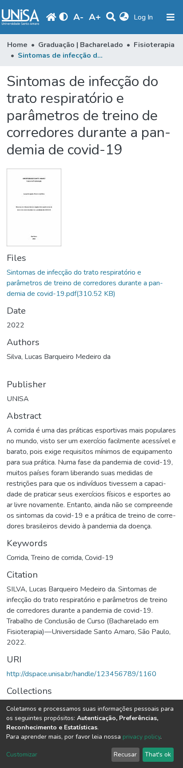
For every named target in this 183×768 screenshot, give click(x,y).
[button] (124, 17)
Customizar (21, 754)
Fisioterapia (154, 45)
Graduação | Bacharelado (80, 45)
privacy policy (141, 737)
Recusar (125, 754)
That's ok (158, 754)
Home (17, 45)
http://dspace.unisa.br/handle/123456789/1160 (81, 674)
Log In (144, 17)
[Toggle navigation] (170, 17)
